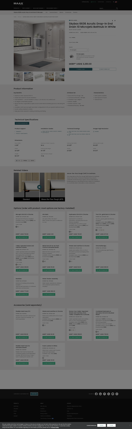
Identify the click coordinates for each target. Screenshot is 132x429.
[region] (66, 425)
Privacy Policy (55, 427)
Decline (101, 425)
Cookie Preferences (91, 425)
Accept (111, 425)
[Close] (129, 425)
